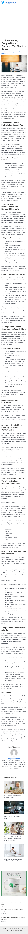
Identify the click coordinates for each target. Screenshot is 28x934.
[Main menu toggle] (25, 2)
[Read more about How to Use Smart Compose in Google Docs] (14, 787)
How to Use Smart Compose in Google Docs (13, 796)
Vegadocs (11, 2)
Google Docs (5, 52)
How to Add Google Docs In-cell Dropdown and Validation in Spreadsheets (13, 838)
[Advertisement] (14, 20)
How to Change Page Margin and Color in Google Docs (13, 860)
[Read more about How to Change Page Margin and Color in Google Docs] (14, 850)
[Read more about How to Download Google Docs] (14, 807)
